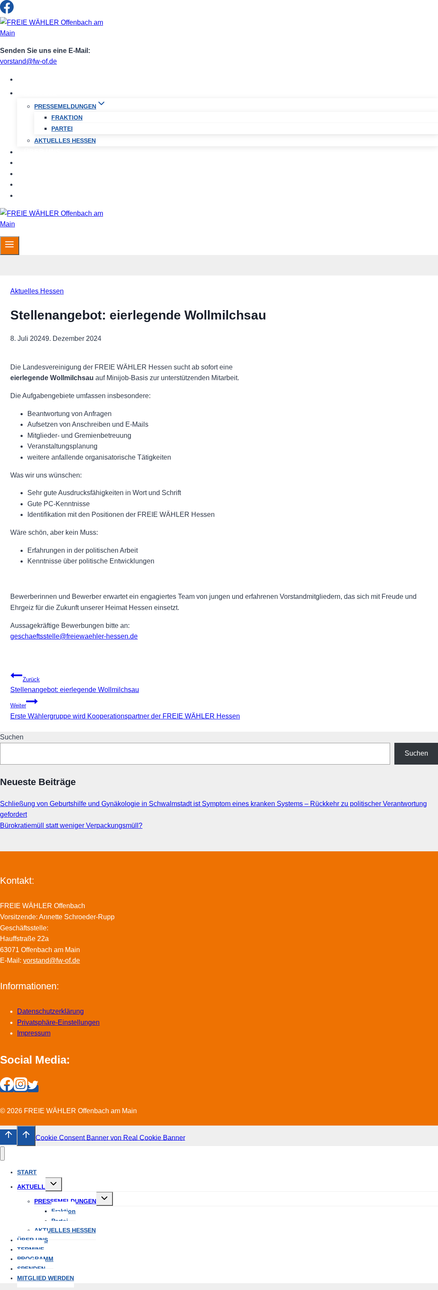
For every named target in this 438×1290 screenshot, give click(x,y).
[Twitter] (32, 11)
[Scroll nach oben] (8, 1137)
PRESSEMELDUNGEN (65, 1201)
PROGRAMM (44, 173)
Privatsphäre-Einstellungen (58, 1022)
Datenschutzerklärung (50, 1011)
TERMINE (39, 162)
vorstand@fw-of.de (28, 61)
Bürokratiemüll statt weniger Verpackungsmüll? (71, 825)
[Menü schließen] (2, 1153)
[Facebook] (7, 11)
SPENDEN (41, 184)
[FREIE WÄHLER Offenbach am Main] (53, 33)
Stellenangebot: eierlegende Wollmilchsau (74, 685)
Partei (62, 128)
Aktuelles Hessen (37, 291)
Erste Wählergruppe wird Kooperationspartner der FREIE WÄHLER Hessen (125, 711)
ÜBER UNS (42, 151)
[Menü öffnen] (9, 245)
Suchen (12, 737)
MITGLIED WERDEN (56, 195)
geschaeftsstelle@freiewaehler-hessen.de (74, 636)
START (35, 79)
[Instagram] (20, 11)
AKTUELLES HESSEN (65, 140)
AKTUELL (31, 1186)
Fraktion (67, 117)
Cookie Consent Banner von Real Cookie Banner (110, 1137)
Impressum (33, 1033)
